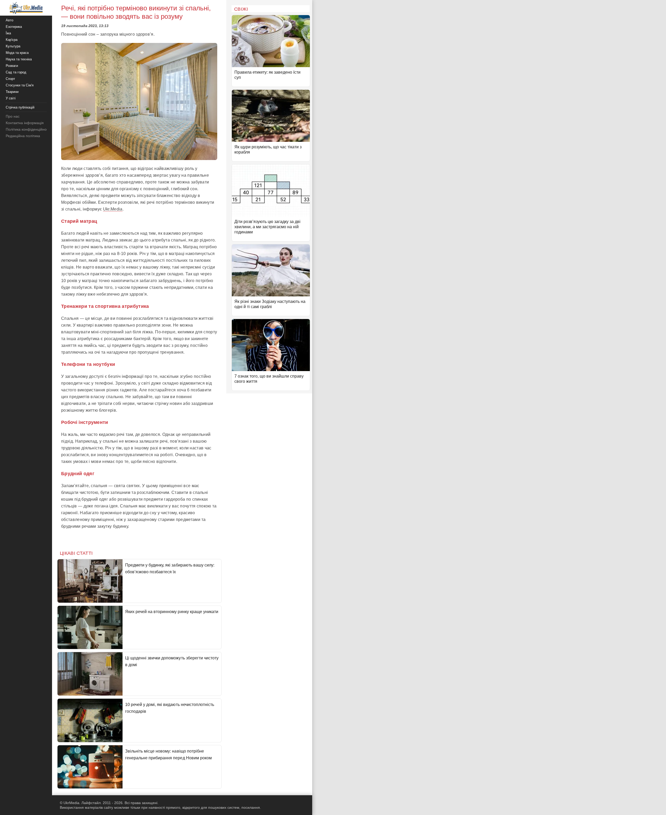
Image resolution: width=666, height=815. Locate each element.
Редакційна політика (23, 136)
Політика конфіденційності (28, 129)
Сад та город (16, 72)
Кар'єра (11, 40)
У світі (11, 98)
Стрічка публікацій (20, 107)
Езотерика (14, 27)
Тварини (12, 92)
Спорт (10, 79)
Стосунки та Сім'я (20, 85)
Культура (13, 46)
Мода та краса (17, 53)
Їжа (8, 33)
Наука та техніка (19, 59)
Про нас (13, 116)
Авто (9, 20)
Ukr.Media (113, 209)
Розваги (12, 66)
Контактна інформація (25, 123)
